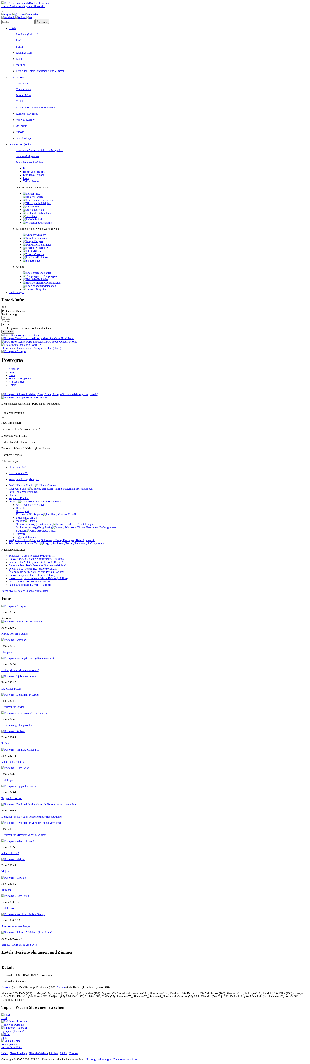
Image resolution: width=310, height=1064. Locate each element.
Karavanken (46, 200)
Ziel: (4, 307)
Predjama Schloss (51, 540)
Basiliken (41, 238)
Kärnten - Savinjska (27, 113)
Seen (34, 216)
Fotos (12, 372)
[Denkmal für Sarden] (20, 694)
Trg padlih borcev (26, 537)
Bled (18, 40)
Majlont (20, 520)
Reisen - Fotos (17, 77)
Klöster (38, 251)
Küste (19, 58)
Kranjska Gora (24, 52)
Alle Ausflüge (24, 138)
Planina (13, 495)
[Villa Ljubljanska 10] (20, 749)
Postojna (35, 501)
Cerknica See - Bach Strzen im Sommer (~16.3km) (37, 565)
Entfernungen (16, 292)
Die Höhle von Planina (22, 485)
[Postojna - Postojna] (13, 351)
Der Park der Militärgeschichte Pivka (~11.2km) (36, 562)
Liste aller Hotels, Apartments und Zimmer (40, 70)
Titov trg (20, 533)
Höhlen (38, 196)
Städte (36, 260)
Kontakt (73, 1053)
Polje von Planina (19, 498)
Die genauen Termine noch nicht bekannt (29, 328)
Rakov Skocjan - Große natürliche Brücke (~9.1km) (38, 578)
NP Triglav (44, 203)
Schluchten (44, 212)
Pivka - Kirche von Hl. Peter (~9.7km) (30, 581)
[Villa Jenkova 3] (17, 841)
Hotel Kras (22, 507)
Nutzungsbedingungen (98, 1059)
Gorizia (20, 101)
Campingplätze (51, 276)
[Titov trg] (13, 877)
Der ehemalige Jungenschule (17, 725)
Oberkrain (21, 125)
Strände (38, 219)
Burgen (38, 241)
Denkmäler (44, 244)
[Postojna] (13, 606)
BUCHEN (8, 331)
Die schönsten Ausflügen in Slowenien (23, 6)
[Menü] (8, 10)
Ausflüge (14, 368)
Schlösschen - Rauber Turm (24, 543)
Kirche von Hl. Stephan (29, 514)
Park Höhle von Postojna (23, 491)
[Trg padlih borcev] (18, 786)
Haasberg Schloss (19, 488)
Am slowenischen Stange (30, 504)
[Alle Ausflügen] (2, 417)
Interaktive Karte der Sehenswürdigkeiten (24, 590)
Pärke (35, 206)
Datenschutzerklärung (125, 1059)
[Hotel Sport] (15, 767)
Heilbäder (42, 279)
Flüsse (36, 193)
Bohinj (20, 46)
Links (63, 1053)
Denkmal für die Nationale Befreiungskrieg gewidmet (31, 816)
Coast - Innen (23, 89)
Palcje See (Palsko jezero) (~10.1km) (30, 584)
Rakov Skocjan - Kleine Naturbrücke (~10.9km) (36, 558)
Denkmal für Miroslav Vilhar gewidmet (23, 834)
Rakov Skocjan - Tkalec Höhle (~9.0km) (32, 575)
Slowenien (22, 83)
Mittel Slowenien (25, 119)
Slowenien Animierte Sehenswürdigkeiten (39, 150)
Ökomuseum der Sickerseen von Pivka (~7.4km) (36, 571)
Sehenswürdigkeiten (20, 144)
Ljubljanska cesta (26, 517)
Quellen (39, 209)
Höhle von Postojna (34, 171)
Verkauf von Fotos (11, 1047)
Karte (12, 375)
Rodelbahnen (48, 285)
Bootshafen (45, 272)
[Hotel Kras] (15, 895)
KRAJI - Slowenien (38, 2)
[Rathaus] (13, 731)
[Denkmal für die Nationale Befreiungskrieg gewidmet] (39, 804)
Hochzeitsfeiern (52, 282)
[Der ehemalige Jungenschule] (25, 712)
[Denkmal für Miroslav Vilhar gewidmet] (31, 822)
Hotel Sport (22, 511)
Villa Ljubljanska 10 (12, 761)
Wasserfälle (45, 222)
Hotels (12, 28)
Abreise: (6, 321)
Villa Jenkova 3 (10, 853)
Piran (26, 178)
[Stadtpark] (14, 639)
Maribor (20, 64)
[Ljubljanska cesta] (18, 676)
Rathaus (6, 743)
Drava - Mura (23, 95)
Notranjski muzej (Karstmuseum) (34, 524)
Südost (20, 131)
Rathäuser (42, 257)
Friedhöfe (42, 247)
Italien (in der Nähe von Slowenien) (36, 107)
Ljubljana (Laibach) (27, 34)
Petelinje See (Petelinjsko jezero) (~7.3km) (33, 568)
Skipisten (41, 289)
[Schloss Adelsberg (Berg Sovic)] (26, 932)
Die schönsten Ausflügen (30, 162)
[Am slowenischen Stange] (23, 914)
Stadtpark (21, 530)
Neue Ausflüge (18, 1053)
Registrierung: (9, 314)
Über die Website (38, 1053)
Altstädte (41, 234)
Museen (39, 254)
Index (4, 1053)
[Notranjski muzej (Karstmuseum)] (27, 658)
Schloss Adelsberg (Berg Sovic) (34, 527)
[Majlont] (13, 859)
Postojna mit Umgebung (47, 348)
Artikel (54, 1053)
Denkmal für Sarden (12, 706)
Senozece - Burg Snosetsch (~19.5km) (30, 555)
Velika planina (31, 181)
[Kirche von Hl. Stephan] (22, 621)
